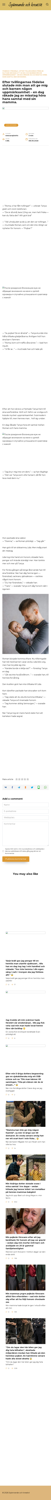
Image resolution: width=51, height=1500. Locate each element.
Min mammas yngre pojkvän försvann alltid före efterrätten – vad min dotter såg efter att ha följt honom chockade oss (25, 1298)
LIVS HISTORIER (11, 125)
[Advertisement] (25, 42)
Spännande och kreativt (25, 5)
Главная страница (10, 71)
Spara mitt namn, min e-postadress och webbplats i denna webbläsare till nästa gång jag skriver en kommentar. (24, 851)
